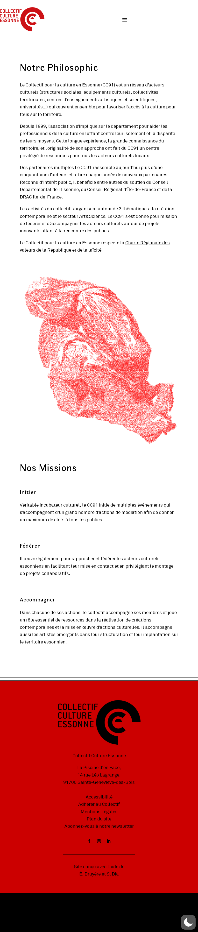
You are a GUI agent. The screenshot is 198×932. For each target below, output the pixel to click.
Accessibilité (99, 797)
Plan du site (99, 819)
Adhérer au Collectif (99, 804)
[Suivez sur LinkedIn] (109, 841)
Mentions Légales (99, 812)
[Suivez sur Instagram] (99, 841)
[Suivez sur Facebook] (89, 841)
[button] (188, 922)
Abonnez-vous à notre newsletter (99, 826)
